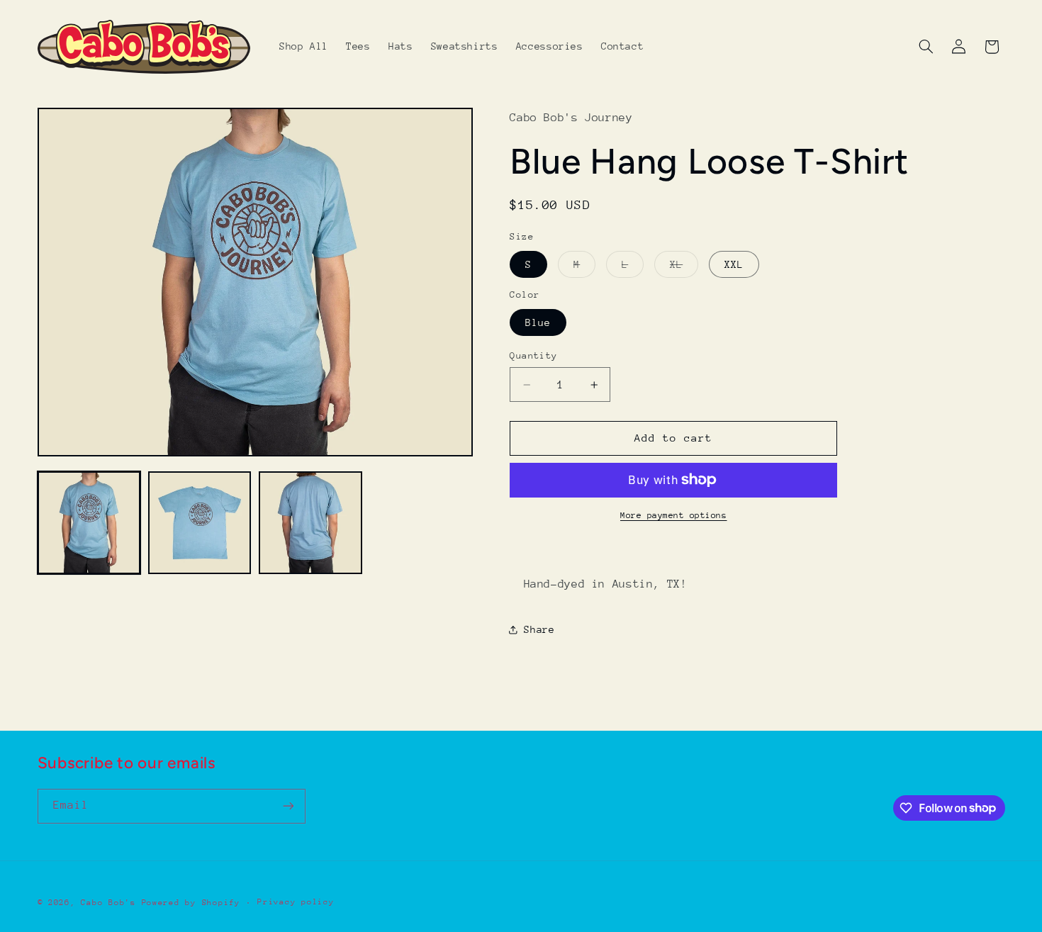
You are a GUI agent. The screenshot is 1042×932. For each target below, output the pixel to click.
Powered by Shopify (191, 902)
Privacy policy (295, 901)
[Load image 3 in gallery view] (310, 523)
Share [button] (539, 629)
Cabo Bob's (108, 902)
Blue (538, 322)
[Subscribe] (287, 806)
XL (684, 268)
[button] (925, 46)
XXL (734, 264)
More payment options (673, 515)
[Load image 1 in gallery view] (89, 523)
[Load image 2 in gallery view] (200, 523)
